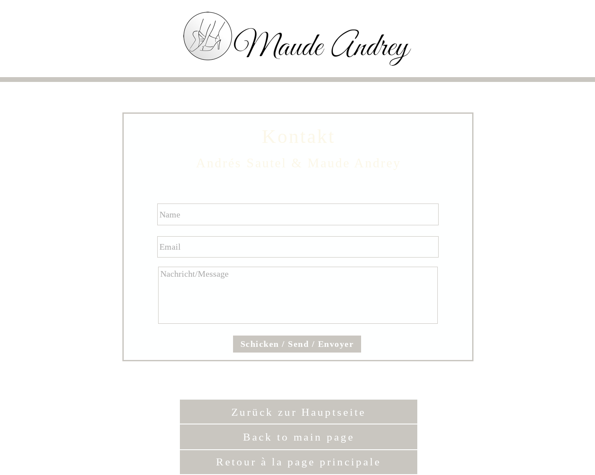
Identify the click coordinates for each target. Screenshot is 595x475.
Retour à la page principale (298, 462)
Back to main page (299, 437)
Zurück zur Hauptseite (298, 412)
